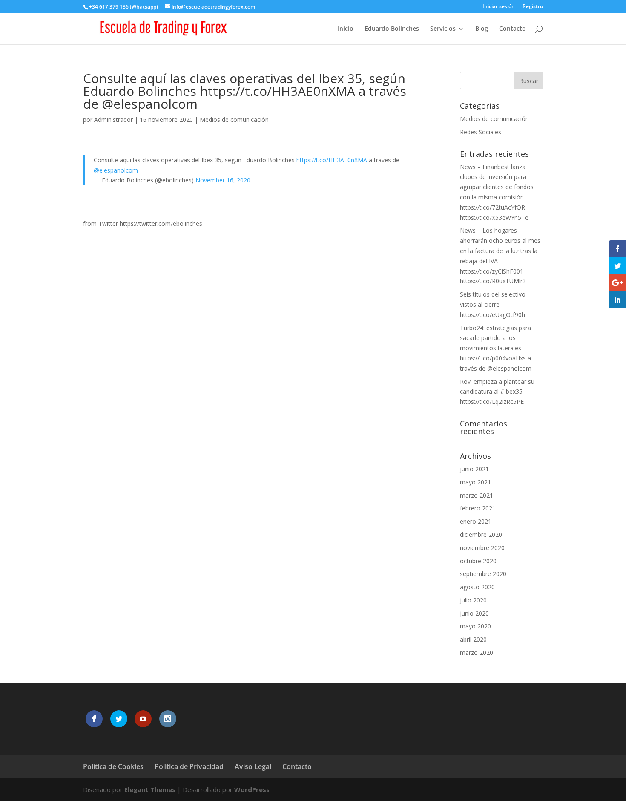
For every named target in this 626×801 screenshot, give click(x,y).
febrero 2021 (478, 508)
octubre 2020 (478, 561)
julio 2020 (473, 600)
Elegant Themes (149, 789)
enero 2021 (475, 521)
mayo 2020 (475, 626)
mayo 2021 (475, 482)
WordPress (252, 789)
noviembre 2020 (482, 548)
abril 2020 (473, 639)
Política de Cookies (113, 766)
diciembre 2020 (481, 534)
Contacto (512, 29)
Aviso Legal (253, 766)
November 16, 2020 (222, 180)
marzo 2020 (476, 652)
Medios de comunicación (234, 119)
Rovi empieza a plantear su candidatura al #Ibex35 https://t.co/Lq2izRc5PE (497, 391)
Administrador (113, 119)
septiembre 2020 (483, 574)
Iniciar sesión (498, 7)
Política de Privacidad (189, 766)
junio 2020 (474, 613)
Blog (481, 29)
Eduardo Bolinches (392, 29)
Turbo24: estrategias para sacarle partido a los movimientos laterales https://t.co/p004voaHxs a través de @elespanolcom (495, 348)
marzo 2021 (476, 495)
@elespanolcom (116, 170)
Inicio (345, 29)
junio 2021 (474, 469)
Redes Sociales (480, 132)
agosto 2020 (477, 587)
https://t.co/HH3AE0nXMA (331, 160)
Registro (533, 7)
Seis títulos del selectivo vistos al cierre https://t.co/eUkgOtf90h (492, 304)
